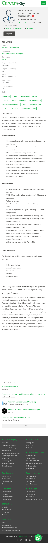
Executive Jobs (30, 458)
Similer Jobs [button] (8, 382)
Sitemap (4, 515)
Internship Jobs (30, 494)
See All (24, 425)
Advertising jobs (7, 461)
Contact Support (7, 499)
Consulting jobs (7, 466)
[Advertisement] (24, 356)
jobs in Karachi (30, 481)
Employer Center (7, 497)
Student (8, 28)
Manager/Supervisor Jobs (34, 463)
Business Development (10, 48)
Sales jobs (5, 443)
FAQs (3, 522)
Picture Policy (6, 512)
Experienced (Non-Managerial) (13, 53)
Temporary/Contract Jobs (34, 499)
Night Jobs (29, 445)
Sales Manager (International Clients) (16, 417)
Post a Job (5, 494)
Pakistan (28, 23)
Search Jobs (6, 479)
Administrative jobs (8, 463)
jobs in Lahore (30, 479)
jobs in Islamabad (31, 476)
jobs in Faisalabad (31, 484)
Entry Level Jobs (31, 455)
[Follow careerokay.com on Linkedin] (30, 540)
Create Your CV (7, 476)
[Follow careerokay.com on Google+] (22, 540)
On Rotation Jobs (31, 448)
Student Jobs (30, 468)
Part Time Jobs (30, 497)
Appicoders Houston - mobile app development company (23, 394)
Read (3, 484)
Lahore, (20, 23)
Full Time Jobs (30, 492)
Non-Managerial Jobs (32, 461)
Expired (9, 34)
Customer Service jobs (9, 445)
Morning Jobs (30, 443)
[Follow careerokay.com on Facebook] (17, 540)
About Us (5, 507)
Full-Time (30, 28)
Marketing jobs (6, 450)
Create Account (6, 492)
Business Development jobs (10, 453)
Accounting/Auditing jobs (9, 456)
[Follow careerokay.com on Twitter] (26, 540)
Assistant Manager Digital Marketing (22, 402)
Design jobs (5, 458)
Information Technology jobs (11, 448)
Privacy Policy (6, 509)
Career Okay (22, 536)
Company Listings (7, 481)
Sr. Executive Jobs (31, 466)
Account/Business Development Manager (24, 410)
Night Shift (18, 28)
